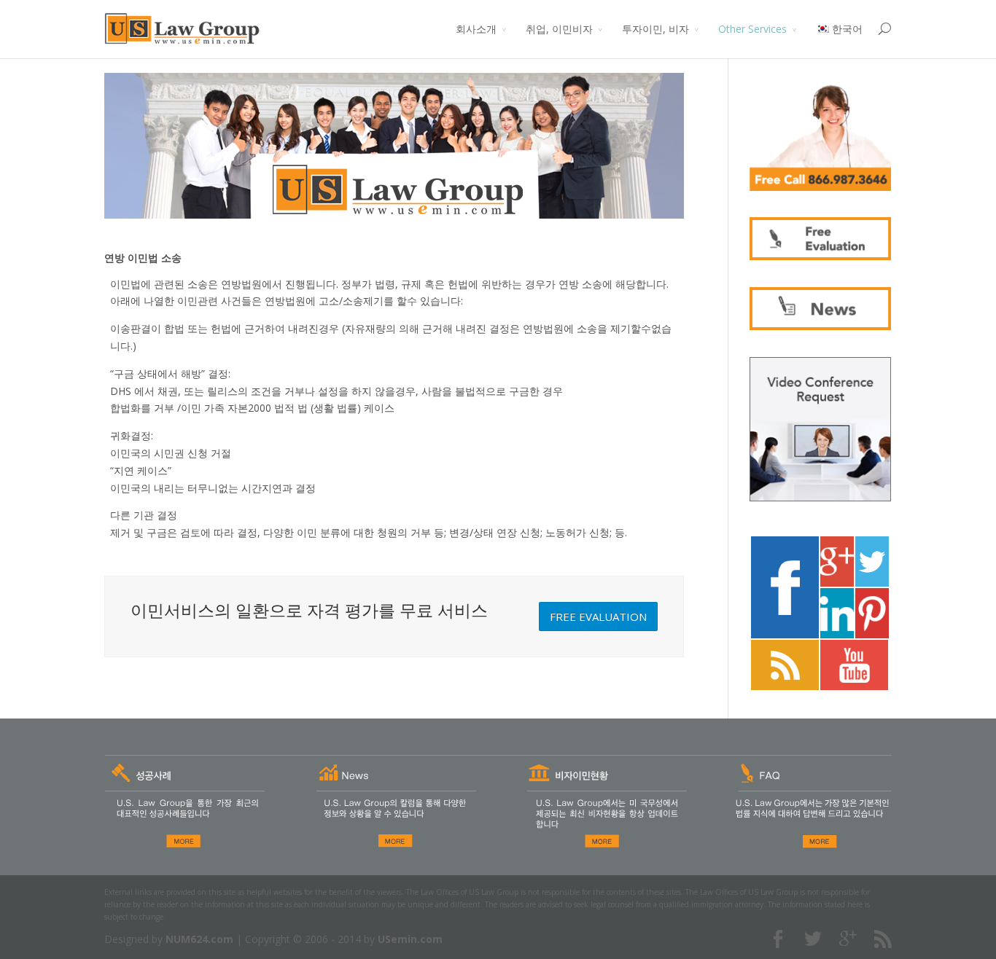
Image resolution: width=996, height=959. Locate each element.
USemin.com (410, 939)
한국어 (847, 29)
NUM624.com (199, 939)
